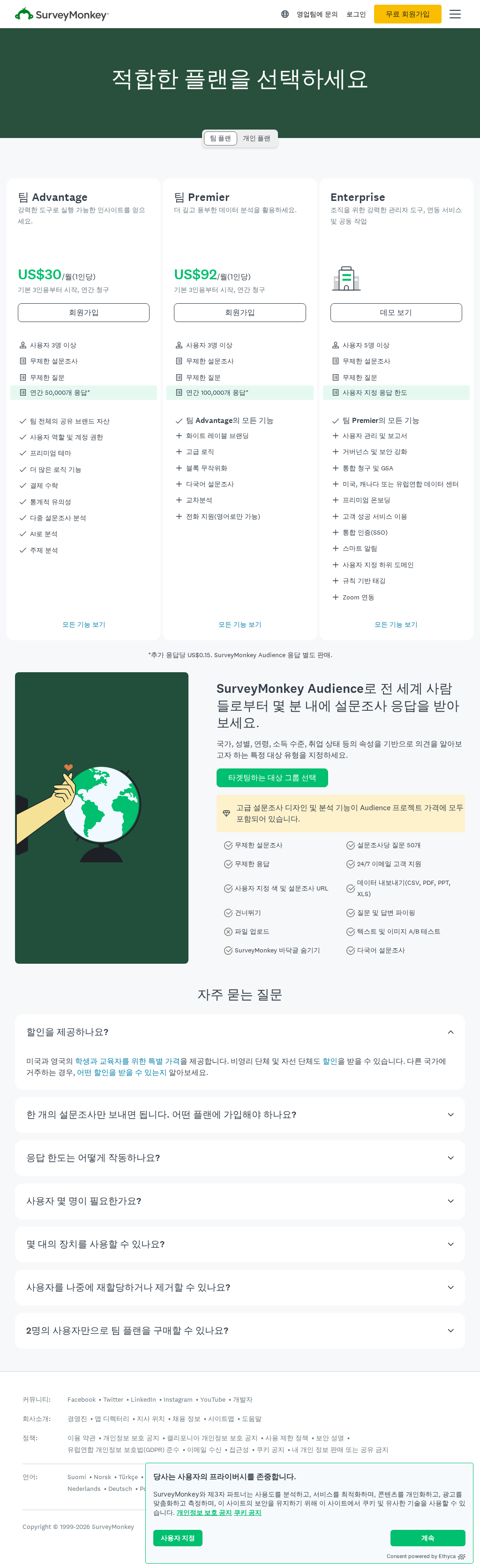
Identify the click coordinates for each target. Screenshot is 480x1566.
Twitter (113, 1399)
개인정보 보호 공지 (204, 1512)
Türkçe (128, 1477)
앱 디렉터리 (112, 1418)
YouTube (212, 1399)
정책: (30, 1438)
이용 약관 (82, 1438)
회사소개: (36, 1418)
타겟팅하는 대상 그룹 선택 (272, 778)
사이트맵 (221, 1418)
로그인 (356, 14)
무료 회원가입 (408, 14)
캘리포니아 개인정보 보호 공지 (212, 1438)
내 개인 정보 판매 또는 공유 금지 (340, 1449)
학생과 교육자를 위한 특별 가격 (127, 1061)
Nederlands (84, 1488)
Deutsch (120, 1488)
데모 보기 (396, 312)
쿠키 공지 (248, 1512)
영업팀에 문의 (317, 14)
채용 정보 (186, 1418)
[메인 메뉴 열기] (455, 14)
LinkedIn (143, 1399)
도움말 (252, 1418)
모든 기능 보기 (83, 624)
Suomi (77, 1477)
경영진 (77, 1418)
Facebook (82, 1399)
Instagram (178, 1399)
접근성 (239, 1449)
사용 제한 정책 (286, 1438)
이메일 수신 (204, 1449)
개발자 (243, 1399)
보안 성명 (330, 1438)
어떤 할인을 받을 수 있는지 (122, 1072)
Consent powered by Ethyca (421, 1556)
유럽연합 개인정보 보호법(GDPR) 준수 (124, 1449)
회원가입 (84, 312)
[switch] (207, 134)
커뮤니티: (36, 1399)
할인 (330, 1061)
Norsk (102, 1477)
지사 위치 (151, 1418)
